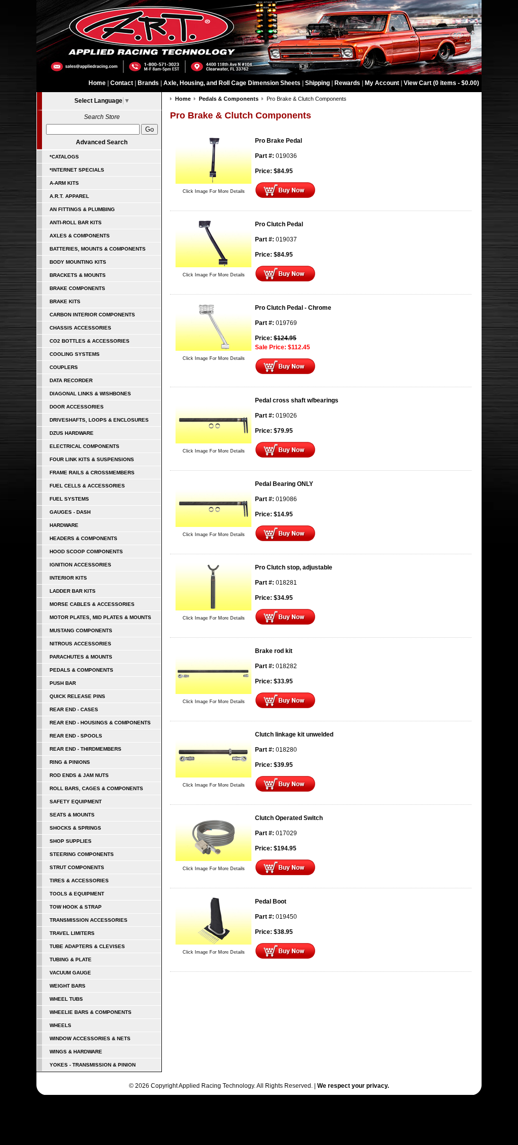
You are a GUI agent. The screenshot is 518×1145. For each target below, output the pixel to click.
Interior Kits (68, 578)
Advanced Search (101, 142)
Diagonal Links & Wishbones (90, 393)
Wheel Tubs (66, 999)
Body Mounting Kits (78, 262)
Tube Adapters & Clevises (87, 946)
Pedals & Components (81, 670)
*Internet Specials (77, 170)
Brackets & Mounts (78, 275)
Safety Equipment (76, 801)
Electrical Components (84, 446)
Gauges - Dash (70, 512)
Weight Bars (67, 986)
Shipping (317, 83)
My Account (382, 83)
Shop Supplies (71, 841)
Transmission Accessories (88, 920)
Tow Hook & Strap (76, 907)
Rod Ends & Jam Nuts (79, 775)
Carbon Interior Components (92, 314)
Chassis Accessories (80, 328)
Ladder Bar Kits (73, 591)
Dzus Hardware (72, 433)
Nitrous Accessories (80, 643)
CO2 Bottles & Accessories (90, 341)
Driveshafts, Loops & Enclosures (99, 420)
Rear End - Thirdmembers (85, 749)
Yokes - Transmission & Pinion (93, 1065)
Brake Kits (65, 301)
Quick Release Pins (77, 696)
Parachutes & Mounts (81, 657)
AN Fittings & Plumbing (82, 209)
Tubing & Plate (71, 959)
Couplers (64, 367)
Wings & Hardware (76, 1051)
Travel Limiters (72, 933)
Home (97, 83)
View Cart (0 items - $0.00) (441, 83)
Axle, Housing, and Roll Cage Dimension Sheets (231, 83)
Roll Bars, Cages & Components (96, 788)
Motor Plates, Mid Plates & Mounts (100, 617)
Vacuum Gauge (70, 972)
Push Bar (63, 683)
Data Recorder (71, 380)
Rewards (347, 83)
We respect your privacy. (353, 1085)
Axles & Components (80, 235)
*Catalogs (64, 156)
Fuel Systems (69, 499)
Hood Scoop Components (86, 551)
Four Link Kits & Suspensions (92, 459)
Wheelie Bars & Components (91, 1012)
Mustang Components (81, 630)
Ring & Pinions (70, 762)
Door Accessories (77, 407)
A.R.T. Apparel (69, 196)
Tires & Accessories (79, 880)
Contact (121, 83)
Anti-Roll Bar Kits (76, 222)
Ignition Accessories (80, 564)
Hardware (64, 525)
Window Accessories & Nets (90, 1038)
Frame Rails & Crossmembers (92, 472)
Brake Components (77, 288)
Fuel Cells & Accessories (87, 485)
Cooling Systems (75, 354)
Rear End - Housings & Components (100, 722)
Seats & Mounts (72, 814)
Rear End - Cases (74, 709)
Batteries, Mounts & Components (98, 249)
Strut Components (77, 867)
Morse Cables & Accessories (92, 604)
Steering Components (82, 854)
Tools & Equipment (77, 893)
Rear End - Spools (76, 736)
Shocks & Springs (75, 828)
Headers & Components (83, 538)
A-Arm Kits (64, 183)
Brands (148, 83)
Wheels (60, 1025)
